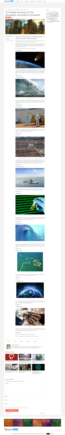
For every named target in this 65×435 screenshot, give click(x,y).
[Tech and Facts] (9, 1)
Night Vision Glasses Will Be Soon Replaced (27, 420)
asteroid (6, 40)
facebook (53, 14)
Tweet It (8, 341)
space (52, 21)
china (48, 13)
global (21, 101)
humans (22, 218)
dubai (54, 13)
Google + (21, 341)
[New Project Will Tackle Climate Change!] (38, 357)
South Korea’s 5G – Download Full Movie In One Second (36, 421)
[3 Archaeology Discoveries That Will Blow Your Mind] (11, 367)
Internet (58, 16)
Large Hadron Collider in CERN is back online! (56, 420)
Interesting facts (8, 17)
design (51, 13)
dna (53, 13)
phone (57, 18)
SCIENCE (22, 1)
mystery (47, 18)
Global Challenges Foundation (27, 43)
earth (56, 13)
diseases (19, 130)
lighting (47, 17)
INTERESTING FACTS (32, 1)
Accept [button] (48, 433)
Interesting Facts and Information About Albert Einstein (46, 421)
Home (6, 9)
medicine (52, 17)
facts (55, 14)
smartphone (47, 21)
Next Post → (43, 413)
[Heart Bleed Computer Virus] (11, 357)
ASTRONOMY (26, 1)
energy (51, 14)
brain (54, 11)
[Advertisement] (32, 5)
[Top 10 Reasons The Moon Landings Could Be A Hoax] (25, 367)
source (30, 215)
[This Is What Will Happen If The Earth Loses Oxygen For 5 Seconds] (25, 357)
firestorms (19, 103)
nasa (50, 18)
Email (6, 400)
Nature (52, 18)
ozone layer (32, 161)
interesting (54, 16)
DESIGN (44, 1)
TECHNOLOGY (17, 1)
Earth (23, 300)
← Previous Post (7, 413)
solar (50, 21)
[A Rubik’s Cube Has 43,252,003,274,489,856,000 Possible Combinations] (38, 367)
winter (38, 160)
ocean (55, 18)
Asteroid (16, 69)
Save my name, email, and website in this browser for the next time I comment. (16, 407)
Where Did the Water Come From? (17, 420)
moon (54, 17)
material (50, 17)
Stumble (35, 341)
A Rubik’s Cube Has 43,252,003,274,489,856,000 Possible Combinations (37, 372)
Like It (15, 341)
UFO (49, 22)
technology (56, 21)
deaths (31, 189)
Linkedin (28, 341)
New (54, 18)
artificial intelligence (10, 39)
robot (50, 19)
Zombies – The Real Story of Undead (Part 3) (8, 420)
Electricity (48, 14)
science (52, 19)
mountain (56, 17)
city (49, 13)
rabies (39, 130)
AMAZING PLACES (39, 1)
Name (6, 396)
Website (6, 403)
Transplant (47, 22)
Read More (51, 433)
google (57, 14)
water (51, 22)
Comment (7, 383)
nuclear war (12, 40)
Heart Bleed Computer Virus (10, 361)
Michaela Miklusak (9, 36)
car (46, 13)
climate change (9, 40)
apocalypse (6, 39)
